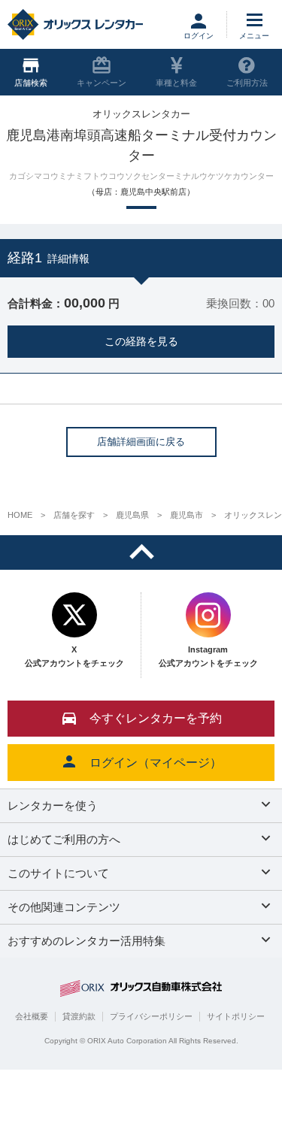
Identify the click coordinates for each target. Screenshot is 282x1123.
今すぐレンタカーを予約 (155, 718)
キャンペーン (101, 82)
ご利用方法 (247, 82)
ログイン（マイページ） (155, 762)
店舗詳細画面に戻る (141, 441)
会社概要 (31, 1016)
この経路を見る (141, 341)
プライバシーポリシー (151, 1016)
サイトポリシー (236, 1016)
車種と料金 (176, 82)
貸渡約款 (79, 1016)
